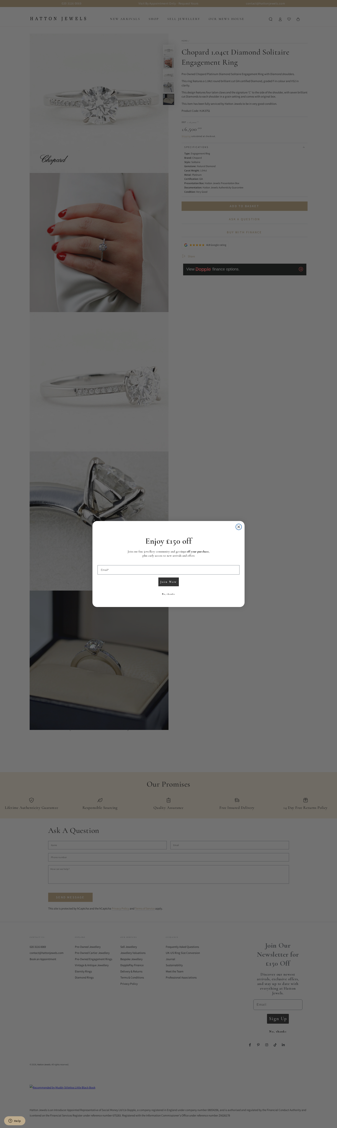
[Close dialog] (239, 527)
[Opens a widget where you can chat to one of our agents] (14, 1121)
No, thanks (168, 594)
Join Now (168, 582)
